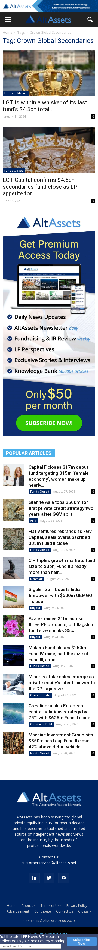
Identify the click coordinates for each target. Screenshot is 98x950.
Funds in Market (15, 93)
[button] (8, 19)
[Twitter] (49, 878)
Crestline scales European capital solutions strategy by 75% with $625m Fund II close (59, 711)
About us (28, 905)
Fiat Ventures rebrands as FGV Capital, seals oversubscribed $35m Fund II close (60, 537)
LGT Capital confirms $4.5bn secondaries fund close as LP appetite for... (40, 187)
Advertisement (18, 911)
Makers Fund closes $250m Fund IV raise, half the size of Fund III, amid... (59, 653)
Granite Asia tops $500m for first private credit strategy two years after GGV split (61, 508)
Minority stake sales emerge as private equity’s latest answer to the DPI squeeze (62, 682)
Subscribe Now (81, 941)
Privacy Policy (76, 905)
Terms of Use (51, 905)
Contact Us (64, 911)
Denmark (36, 579)
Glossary (85, 911)
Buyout (35, 608)
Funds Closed (13, 171)
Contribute (42, 911)
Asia (33, 521)
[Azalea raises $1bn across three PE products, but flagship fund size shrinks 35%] (13, 626)
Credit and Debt (41, 724)
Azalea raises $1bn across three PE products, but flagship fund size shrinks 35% (61, 624)
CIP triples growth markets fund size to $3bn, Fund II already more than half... (62, 566)
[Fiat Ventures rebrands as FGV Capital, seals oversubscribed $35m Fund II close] (13, 539)
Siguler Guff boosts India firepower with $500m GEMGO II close (60, 595)
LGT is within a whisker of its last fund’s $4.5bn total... (45, 105)
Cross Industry (40, 695)
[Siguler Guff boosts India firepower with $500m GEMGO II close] (13, 597)
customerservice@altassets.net (49, 862)
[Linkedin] (34, 878)
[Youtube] (63, 878)
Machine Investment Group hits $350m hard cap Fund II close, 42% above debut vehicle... (61, 740)
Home (7, 32)
